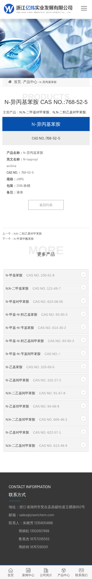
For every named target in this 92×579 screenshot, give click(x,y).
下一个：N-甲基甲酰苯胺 (18, 238)
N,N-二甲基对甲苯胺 (34, 112)
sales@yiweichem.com (36, 515)
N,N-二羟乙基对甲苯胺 (69, 112)
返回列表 (46, 205)
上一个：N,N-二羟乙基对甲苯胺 (22, 233)
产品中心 (30, 82)
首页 (17, 82)
